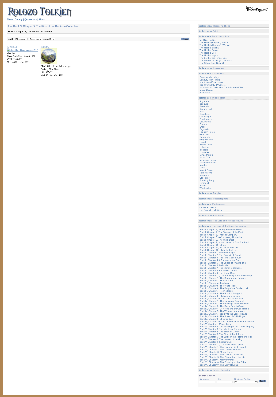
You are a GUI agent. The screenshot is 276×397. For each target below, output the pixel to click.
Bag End (203, 104)
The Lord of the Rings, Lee (213, 58)
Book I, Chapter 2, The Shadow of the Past (221, 232)
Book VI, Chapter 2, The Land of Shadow (220, 349)
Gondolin (204, 134)
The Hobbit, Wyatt (208, 55)
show (209, 26)
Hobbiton (204, 147)
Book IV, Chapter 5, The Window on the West (222, 311)
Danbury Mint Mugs (209, 77)
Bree (201, 111)
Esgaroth (204, 129)
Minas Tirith (205, 157)
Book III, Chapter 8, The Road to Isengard (220, 293)
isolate (202, 26)
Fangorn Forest (207, 132)
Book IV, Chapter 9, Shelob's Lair (216, 319)
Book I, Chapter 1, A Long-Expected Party (220, 229)
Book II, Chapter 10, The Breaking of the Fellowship (225, 275)
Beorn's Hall (205, 109)
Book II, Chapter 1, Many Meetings (217, 252)
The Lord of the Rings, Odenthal (215, 60)
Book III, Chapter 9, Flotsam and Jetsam (219, 296)
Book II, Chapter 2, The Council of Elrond (220, 255)
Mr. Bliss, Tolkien (207, 40)
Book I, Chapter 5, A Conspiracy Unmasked (221, 237)
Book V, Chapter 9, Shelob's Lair (215, 342)
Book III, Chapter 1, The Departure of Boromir (222, 278)
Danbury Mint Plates (209, 79)
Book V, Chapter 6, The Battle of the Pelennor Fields (225, 336)
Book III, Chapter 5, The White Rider (217, 285)
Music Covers (206, 90)
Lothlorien (204, 152)
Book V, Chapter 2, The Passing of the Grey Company (226, 326)
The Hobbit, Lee (207, 52)
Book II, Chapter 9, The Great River (217, 273)
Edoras (203, 124)
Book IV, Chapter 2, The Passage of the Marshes (224, 303)
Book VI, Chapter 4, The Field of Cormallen (221, 354)
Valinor (202, 185)
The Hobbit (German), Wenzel (214, 45)
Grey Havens (206, 139)
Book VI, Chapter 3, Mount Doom (216, 352)
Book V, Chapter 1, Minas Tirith (215, 324)
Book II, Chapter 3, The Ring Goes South (220, 257)
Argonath (204, 101)
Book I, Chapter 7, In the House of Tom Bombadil (224, 242)
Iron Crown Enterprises (211, 82)
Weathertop (205, 188)
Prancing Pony (206, 180)
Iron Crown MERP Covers (212, 85)
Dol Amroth (205, 121)
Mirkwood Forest (207, 160)
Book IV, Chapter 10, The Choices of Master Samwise (226, 321)
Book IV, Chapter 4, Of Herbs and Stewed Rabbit (224, 308)
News (10, 19)
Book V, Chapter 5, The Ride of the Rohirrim (221, 334)
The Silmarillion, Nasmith (212, 63)
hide (209, 36)
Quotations (30, 19)
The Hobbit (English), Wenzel (214, 42)
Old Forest (204, 177)
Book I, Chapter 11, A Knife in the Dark (218, 247)
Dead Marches (206, 119)
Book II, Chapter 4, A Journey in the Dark (220, 260)
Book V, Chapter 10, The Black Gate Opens (221, 344)
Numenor (204, 175)
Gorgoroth (204, 137)
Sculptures (204, 92)
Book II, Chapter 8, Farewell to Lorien (218, 270)
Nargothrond (205, 172)
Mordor (203, 165)
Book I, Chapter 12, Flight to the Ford (218, 250)
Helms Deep (205, 144)
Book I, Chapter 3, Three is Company (218, 234)
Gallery (19, 19)
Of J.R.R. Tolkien (207, 207)
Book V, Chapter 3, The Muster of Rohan (220, 329)
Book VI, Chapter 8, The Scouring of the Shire (222, 362)
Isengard (203, 149)
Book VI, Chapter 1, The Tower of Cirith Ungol (222, 347)
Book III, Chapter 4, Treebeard (214, 283)
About (41, 19)
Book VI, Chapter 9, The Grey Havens (218, 365)
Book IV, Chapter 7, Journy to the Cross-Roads (223, 313)
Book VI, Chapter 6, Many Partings (216, 359)
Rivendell (204, 183)
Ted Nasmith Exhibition (210, 210)
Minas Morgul (206, 155)
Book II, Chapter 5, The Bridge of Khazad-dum (222, 262)
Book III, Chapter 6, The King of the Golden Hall (223, 288)
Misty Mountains (207, 162)
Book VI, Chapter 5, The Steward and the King (222, 357)
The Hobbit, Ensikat (209, 47)
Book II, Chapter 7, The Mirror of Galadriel (220, 268)
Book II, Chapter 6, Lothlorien (214, 265)
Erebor (202, 126)
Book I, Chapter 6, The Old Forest (216, 240)
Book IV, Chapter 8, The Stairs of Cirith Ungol (222, 316)
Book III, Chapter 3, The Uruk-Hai (216, 280)
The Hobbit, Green (208, 50)
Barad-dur (204, 106)
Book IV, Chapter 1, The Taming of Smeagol (221, 301)
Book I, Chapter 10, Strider (212, 245)
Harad (202, 142)
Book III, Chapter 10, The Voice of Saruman (221, 298)
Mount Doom (206, 170)
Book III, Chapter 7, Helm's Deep (216, 291)
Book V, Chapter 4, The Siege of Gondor (219, 331)
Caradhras (204, 114)
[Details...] (12, 46)
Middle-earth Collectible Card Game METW (221, 87)
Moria (202, 167)
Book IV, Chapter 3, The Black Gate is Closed (222, 306)
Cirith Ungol (205, 116)
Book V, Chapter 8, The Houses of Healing (220, 339)
